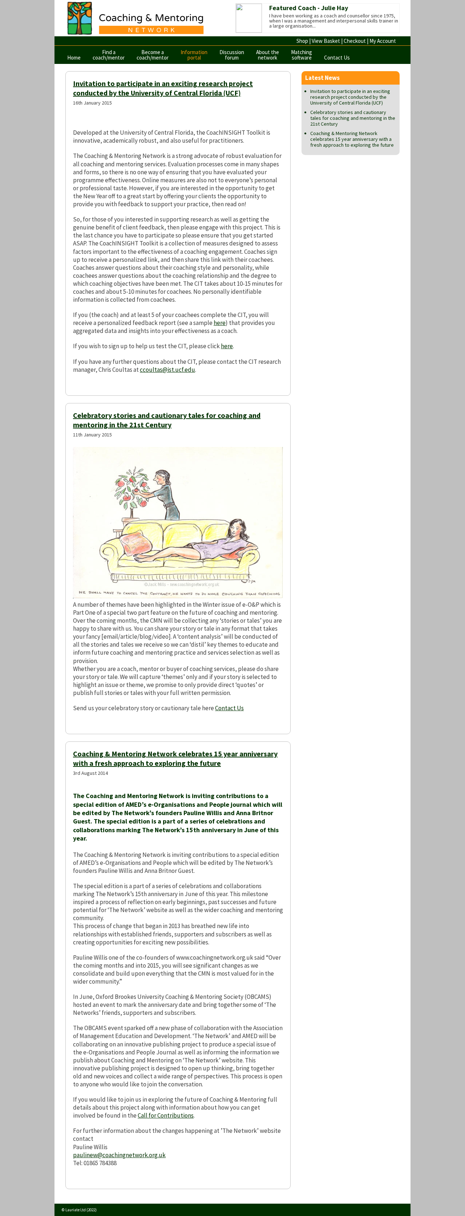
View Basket (326, 40)
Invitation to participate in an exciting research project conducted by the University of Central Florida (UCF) (163, 88)
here (220, 323)
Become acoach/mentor (153, 55)
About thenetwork (267, 55)
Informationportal (194, 55)
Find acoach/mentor (109, 55)
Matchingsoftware (301, 55)
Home (74, 57)
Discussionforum (231, 55)
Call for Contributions (166, 1115)
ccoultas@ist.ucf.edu (167, 370)
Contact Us (337, 57)
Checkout (355, 40)
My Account (382, 40)
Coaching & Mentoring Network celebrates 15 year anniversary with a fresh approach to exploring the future (175, 758)
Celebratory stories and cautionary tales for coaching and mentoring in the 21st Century (166, 420)
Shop (302, 40)
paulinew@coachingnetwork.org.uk (119, 1155)
